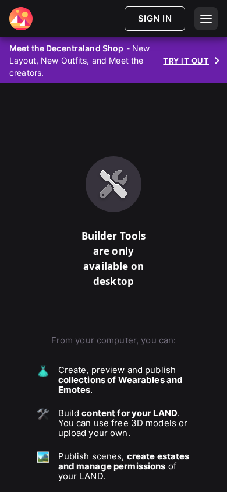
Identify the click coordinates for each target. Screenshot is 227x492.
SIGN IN (155, 18)
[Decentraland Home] (21, 18)
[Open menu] (206, 18)
